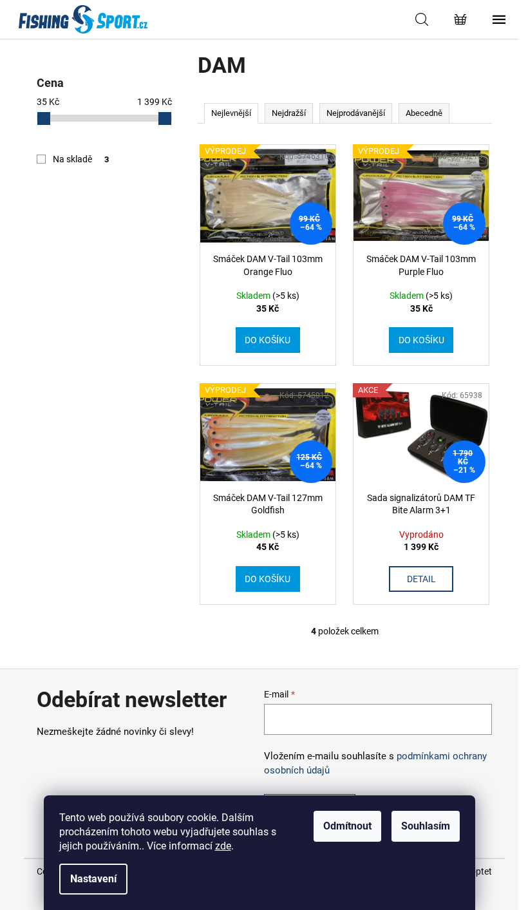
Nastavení (93, 879)
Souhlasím (425, 826)
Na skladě (81, 159)
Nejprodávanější (355, 113)
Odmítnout (347, 826)
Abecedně (424, 113)
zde (223, 846)
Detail (421, 579)
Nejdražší (289, 113)
